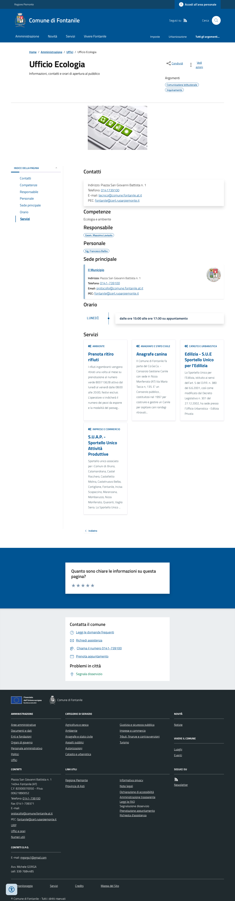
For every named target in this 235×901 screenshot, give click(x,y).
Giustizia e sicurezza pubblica (137, 724)
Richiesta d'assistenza (133, 815)
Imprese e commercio (133, 730)
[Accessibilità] (12, 889)
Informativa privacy (131, 780)
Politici (15, 754)
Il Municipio (96, 269)
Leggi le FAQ (127, 801)
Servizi (70, 36)
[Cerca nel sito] (215, 20)
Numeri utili (18, 837)
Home (33, 52)
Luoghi (178, 749)
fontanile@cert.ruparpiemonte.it (117, 200)
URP (13, 825)
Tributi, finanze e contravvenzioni (140, 736)
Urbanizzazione (178, 37)
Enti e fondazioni (21, 736)
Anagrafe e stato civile (79, 736)
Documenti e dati (21, 730)
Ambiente (71, 730)
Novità (52, 36)
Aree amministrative (23, 724)
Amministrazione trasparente (137, 797)
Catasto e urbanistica (78, 754)
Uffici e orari (18, 831)
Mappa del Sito (110, 886)
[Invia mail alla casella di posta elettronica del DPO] (33, 857)
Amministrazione (27, 36)
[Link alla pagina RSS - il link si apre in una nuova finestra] (185, 20)
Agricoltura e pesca (76, 724)
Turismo (124, 742)
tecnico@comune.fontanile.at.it (120, 195)
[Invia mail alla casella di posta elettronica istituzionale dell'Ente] (32, 813)
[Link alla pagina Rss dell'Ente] (176, 779)
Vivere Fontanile (95, 36)
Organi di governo (21, 742)
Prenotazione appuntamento (137, 810)
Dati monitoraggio (22, 886)
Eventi (178, 755)
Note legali (126, 786)
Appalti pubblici (74, 742)
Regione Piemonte (24, 4)
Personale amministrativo (26, 748)
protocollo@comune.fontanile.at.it (119, 288)
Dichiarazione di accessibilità (137, 792)
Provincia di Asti (75, 786)
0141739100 (110, 190)
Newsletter (181, 785)
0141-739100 (110, 283)
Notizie (178, 724)
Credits (79, 886)
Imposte (155, 37)
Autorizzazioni (73, 748)
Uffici (69, 52)
